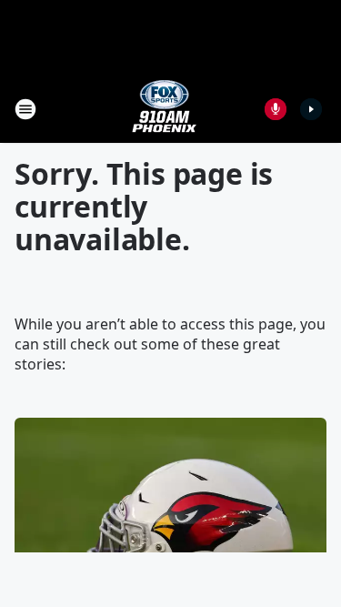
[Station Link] (164, 108)
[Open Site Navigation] (25, 109)
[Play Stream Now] (311, 109)
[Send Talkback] (275, 109)
